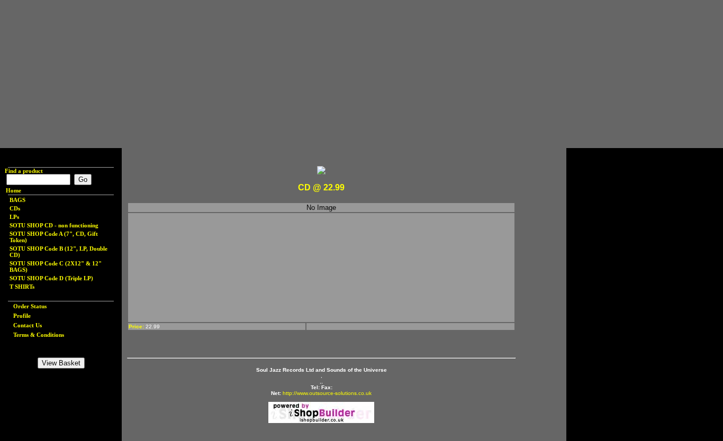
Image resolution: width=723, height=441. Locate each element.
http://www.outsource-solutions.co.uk (327, 393)
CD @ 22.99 (321, 187)
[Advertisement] (317, 74)
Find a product (21, 171)
